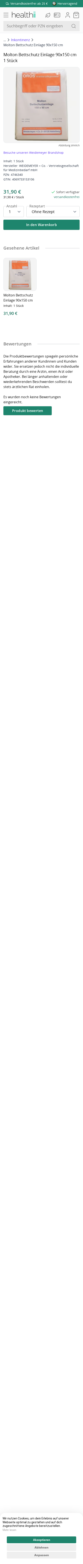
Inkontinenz (20, 40)
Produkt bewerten (27, 410)
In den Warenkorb (41, 224)
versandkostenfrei (67, 197)
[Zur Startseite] (23, 15)
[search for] (73, 26)
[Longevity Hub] (48, 15)
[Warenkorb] (76, 15)
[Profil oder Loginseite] (67, 15)
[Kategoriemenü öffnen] (6, 15)
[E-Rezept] (58, 15)
